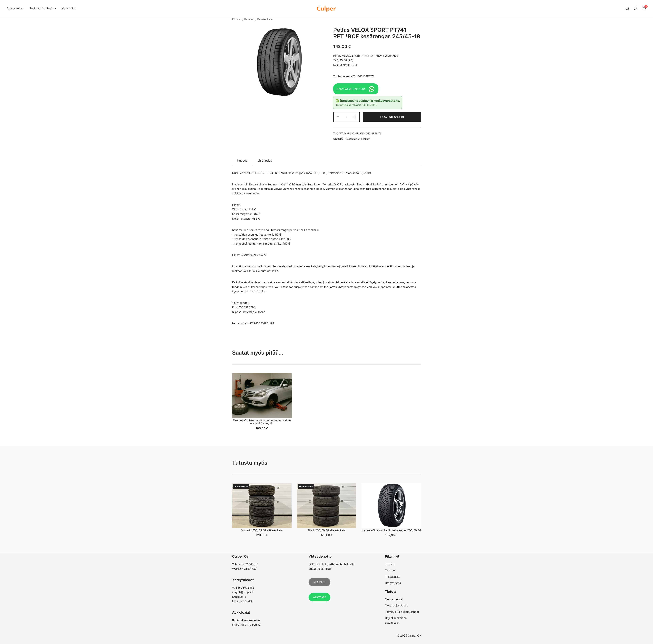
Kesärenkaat (265, 19)
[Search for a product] (627, 8)
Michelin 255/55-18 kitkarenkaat (262, 530)
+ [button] (355, 116)
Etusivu (236, 19)
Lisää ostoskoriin (392, 116)
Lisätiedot (265, 160)
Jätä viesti (319, 582)
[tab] (242, 160)
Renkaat (249, 19)
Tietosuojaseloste (396, 605)
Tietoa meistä (393, 599)
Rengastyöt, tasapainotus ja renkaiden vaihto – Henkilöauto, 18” (262, 422)
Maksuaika (68, 8)
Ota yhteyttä (393, 583)
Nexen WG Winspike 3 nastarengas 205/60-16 (391, 530)
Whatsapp (319, 597)
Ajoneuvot (13, 8)
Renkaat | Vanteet (40, 8)
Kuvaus (242, 160)
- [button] (338, 116)
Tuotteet (390, 570)
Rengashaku (392, 576)
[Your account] (636, 8)
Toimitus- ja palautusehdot (402, 611)
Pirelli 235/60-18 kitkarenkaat (326, 530)
